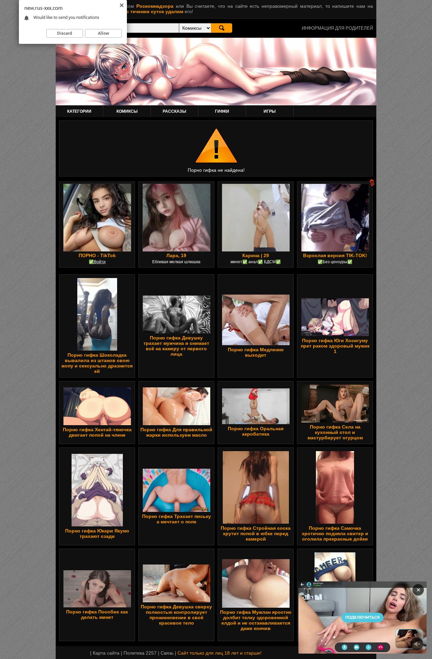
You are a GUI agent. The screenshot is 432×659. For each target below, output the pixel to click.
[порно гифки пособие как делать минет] (97, 605)
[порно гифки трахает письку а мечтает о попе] (176, 510)
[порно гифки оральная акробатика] (256, 422)
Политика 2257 (140, 653)
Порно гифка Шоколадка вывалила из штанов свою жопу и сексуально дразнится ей (97, 363)
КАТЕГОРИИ (79, 111)
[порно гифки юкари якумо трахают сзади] (97, 524)
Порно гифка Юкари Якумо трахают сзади (97, 533)
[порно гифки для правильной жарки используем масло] (176, 423)
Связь (167, 653)
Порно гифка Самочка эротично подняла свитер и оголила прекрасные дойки (335, 533)
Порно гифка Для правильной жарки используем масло (176, 432)
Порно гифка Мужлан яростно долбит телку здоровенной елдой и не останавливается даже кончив (256, 620)
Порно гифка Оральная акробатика (256, 431)
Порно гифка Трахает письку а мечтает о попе (176, 519)
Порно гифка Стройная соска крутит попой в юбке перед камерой (256, 533)
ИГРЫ (270, 111)
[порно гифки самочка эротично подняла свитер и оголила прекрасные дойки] (335, 522)
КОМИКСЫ (127, 111)
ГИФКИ (222, 111)
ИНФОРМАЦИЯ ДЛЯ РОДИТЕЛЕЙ (337, 28)
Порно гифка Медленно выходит (256, 352)
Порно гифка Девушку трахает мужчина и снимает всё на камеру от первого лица (176, 346)
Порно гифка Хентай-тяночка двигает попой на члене (97, 432)
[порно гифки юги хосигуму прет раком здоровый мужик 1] (335, 334)
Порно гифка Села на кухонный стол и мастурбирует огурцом (335, 432)
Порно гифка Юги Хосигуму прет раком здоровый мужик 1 (335, 346)
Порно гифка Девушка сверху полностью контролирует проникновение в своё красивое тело (176, 615)
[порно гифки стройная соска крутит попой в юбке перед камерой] (256, 522)
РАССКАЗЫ (174, 111)
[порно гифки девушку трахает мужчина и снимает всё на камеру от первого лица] (176, 331)
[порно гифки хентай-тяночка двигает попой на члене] (97, 423)
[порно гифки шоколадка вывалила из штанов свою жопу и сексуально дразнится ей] (97, 349)
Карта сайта (106, 653)
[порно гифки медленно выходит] (256, 343)
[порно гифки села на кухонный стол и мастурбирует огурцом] (335, 420)
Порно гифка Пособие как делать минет (97, 614)
